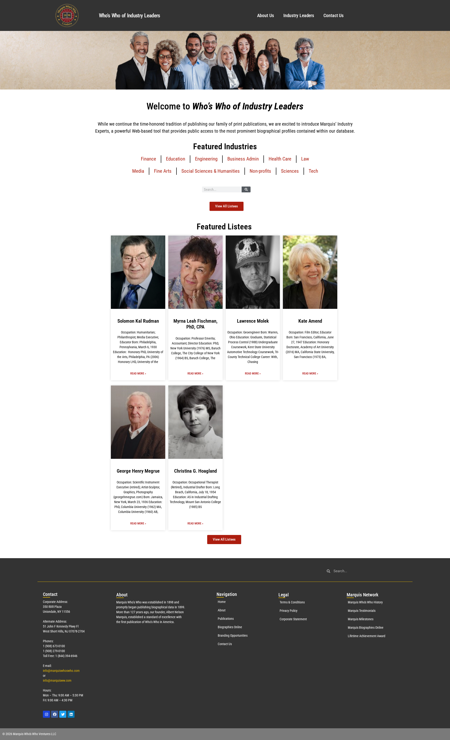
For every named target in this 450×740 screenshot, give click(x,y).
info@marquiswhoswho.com (61, 671)
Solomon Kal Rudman (138, 321)
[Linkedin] (71, 714)
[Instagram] (46, 714)
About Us (265, 15)
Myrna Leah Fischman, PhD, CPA (195, 324)
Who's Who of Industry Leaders (129, 15)
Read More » (138, 373)
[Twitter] (62, 714)
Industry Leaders (298, 15)
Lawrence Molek (253, 321)
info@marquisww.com (57, 680)
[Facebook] (54, 714)
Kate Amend (310, 321)
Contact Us (333, 15)
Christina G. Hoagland (195, 471)
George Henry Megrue (138, 471)
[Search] (246, 189)
